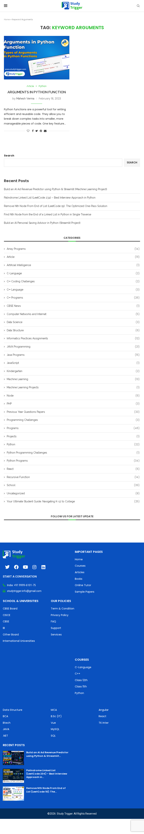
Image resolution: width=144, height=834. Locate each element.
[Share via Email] (45, 130)
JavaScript (73, 363)
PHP (73, 404)
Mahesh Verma (25, 98)
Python (42, 86)
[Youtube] (25, 567)
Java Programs (73, 355)
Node (73, 395)
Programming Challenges (73, 420)
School (73, 485)
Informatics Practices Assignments (73, 338)
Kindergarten (73, 371)
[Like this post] (28, 130)
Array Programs (73, 249)
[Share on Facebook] (33, 130)
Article (30, 86)
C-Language (73, 273)
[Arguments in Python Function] (36, 57)
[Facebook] (16, 567)
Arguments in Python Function (37, 92)
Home (7, 19)
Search (9, 155)
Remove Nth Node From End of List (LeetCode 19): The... (46, 789)
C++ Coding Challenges (73, 281)
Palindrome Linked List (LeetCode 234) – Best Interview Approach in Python (49, 197)
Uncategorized (73, 493)
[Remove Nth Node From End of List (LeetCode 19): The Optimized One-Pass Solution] (13, 794)
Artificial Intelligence (73, 265)
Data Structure (73, 330)
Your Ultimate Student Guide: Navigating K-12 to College (73, 501)
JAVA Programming (73, 346)
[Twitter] (7, 567)
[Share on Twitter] (36, 130)
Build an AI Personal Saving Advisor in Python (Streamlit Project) (42, 222)
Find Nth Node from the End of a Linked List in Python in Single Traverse (47, 214)
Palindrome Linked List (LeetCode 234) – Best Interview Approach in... (46, 774)
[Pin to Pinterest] (41, 130)
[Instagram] (34, 567)
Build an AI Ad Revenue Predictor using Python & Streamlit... (47, 754)
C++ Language (73, 289)
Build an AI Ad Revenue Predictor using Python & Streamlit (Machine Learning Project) (55, 189)
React (73, 469)
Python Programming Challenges (73, 452)
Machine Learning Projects (73, 387)
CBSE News (73, 306)
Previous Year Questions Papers (73, 412)
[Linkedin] (43, 567)
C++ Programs (73, 297)
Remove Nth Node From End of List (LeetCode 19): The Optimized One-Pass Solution (55, 206)
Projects (73, 436)
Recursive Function (73, 477)
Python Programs (73, 461)
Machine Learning (73, 379)
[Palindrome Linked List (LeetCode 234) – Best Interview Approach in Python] (13, 776)
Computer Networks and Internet (73, 314)
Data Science (73, 322)
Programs (73, 428)
